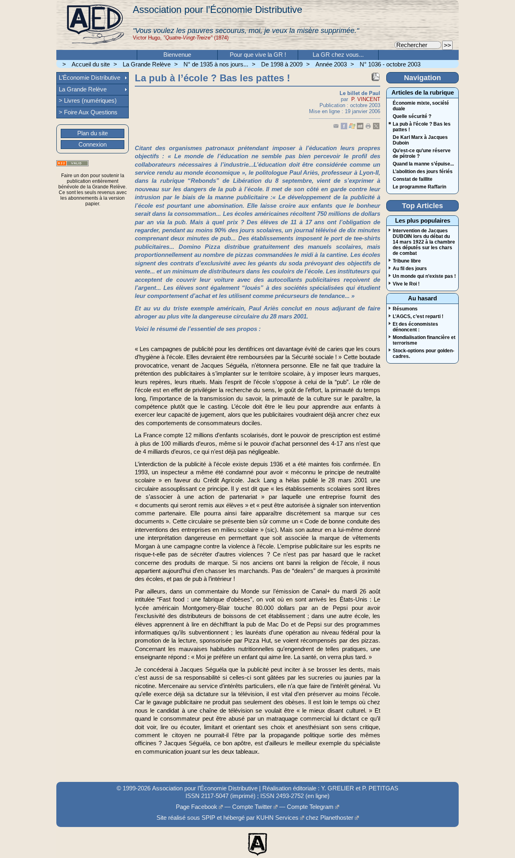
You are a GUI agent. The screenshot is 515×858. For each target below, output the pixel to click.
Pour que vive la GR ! (258, 55)
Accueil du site (91, 64)
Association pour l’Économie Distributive (217, 9)
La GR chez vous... (338, 55)
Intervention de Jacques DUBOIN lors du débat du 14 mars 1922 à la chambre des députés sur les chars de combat (424, 242)
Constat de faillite (413, 179)
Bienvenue (177, 55)
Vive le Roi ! (406, 284)
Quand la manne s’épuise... (423, 164)
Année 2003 (331, 64)
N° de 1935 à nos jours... (215, 64)
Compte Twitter (252, 807)
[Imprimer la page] (368, 127)
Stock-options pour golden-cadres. (423, 353)
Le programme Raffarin (419, 187)
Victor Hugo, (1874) (181, 38)
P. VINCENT (365, 99)
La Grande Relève (147, 64)
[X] (376, 127)
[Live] (352, 127)
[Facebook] (344, 127)
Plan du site (92, 133)
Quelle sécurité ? (412, 116)
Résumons (405, 309)
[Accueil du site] (94, 25)
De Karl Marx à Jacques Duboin (420, 140)
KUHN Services (277, 818)
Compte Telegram (310, 807)
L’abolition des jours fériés (423, 171)
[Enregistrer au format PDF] (375, 77)
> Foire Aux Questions (88, 112)
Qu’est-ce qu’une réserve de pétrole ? (422, 153)
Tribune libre (407, 261)
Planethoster (336, 818)
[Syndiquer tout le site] (72, 163)
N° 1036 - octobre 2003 (390, 64)
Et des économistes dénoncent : (415, 327)
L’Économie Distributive (89, 77)
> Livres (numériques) (88, 100)
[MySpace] (360, 127)
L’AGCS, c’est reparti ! (418, 316)
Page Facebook (196, 807)
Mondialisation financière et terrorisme (424, 340)
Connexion (92, 144)
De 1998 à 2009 (282, 64)
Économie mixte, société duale (421, 106)
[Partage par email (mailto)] (336, 127)
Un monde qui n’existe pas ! (424, 276)
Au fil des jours (410, 268)
